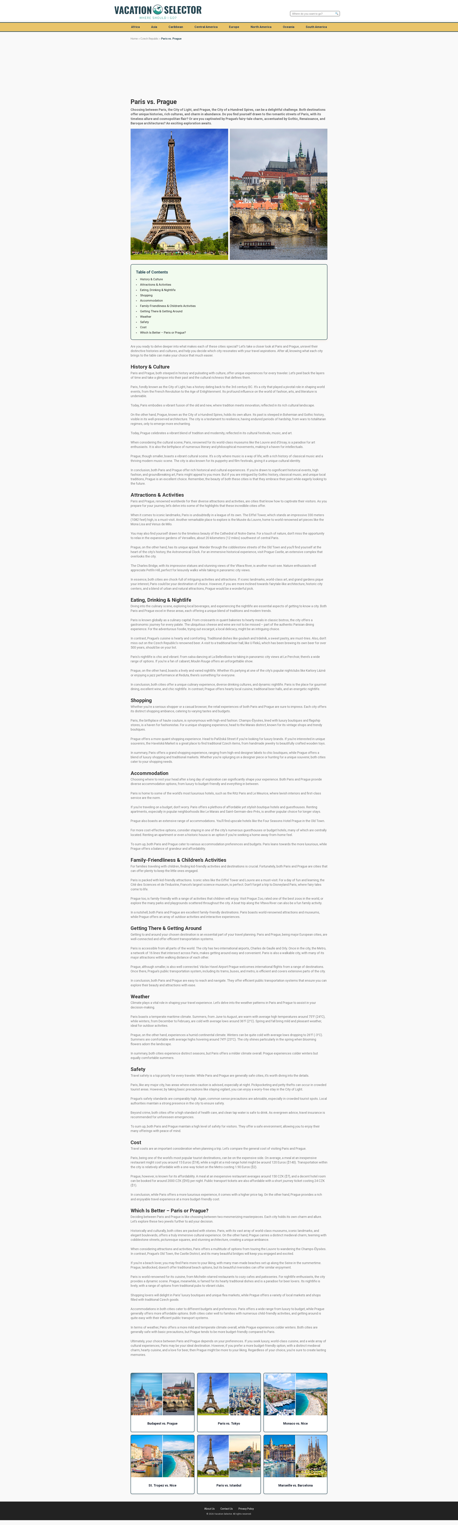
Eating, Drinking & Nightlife (158, 290)
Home (134, 38)
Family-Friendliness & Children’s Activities (168, 306)
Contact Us (226, 1508)
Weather (145, 316)
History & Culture (151, 279)
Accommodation (151, 300)
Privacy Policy (246, 1508)
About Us (209, 1508)
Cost (143, 327)
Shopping (146, 295)
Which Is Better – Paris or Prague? (163, 332)
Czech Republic (149, 38)
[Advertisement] (229, 69)
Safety (144, 322)
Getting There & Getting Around (161, 311)
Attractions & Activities (155, 284)
